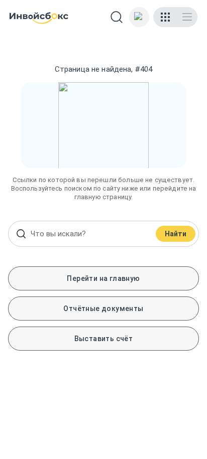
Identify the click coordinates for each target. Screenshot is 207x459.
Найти (175, 234)
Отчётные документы (103, 308)
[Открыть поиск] (117, 17)
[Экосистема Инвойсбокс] (165, 17)
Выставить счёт (103, 339)
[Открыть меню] (187, 17)
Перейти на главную (103, 278)
